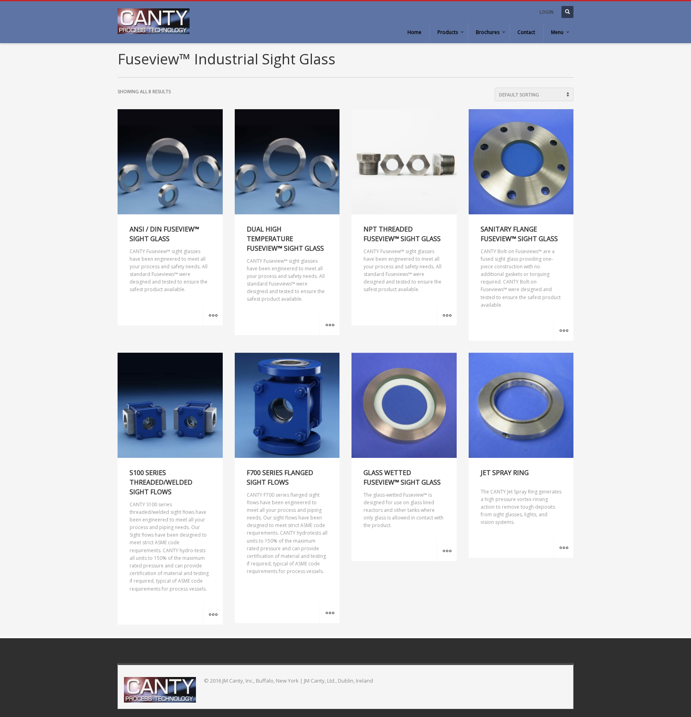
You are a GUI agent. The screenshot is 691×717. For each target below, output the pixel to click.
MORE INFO (213, 316)
